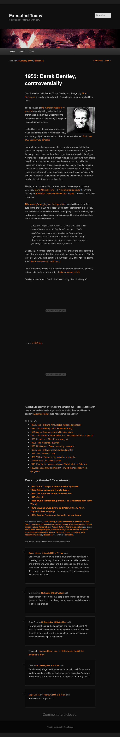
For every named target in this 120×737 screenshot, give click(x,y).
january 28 (53, 532)
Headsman (39, 60)
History (89, 524)
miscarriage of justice (69, 272)
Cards (31, 51)
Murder (28, 527)
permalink (69, 534)
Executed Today (25, 15)
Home (12, 51)
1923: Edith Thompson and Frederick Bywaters (54, 486)
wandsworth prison (33, 534)
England (65, 524)
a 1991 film (37, 342)
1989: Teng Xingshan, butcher (44, 442)
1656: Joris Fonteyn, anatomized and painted (51, 449)
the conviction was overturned (45, 261)
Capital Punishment (64, 521)
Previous (98, 60)
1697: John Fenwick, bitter (42, 453)
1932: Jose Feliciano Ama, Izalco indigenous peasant (55, 424)
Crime (27, 524)
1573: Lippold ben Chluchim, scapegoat (49, 439)
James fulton (34, 553)
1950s (27, 529)
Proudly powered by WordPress (60, 727)
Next (108, 60)
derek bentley (73, 529)
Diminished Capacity (52, 524)
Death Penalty (37, 524)
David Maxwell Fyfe (44, 189)
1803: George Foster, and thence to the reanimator (56, 515)
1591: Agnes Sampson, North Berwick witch (51, 431)
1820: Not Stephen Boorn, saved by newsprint (52, 446)
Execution (73, 524)
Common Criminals (81, 521)
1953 (33, 529)
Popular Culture (58, 527)
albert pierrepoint (43, 529)
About (21, 51)
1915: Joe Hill (37, 497)
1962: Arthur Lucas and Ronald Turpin (49, 489)
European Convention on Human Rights (55, 193)
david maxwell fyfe (59, 529)
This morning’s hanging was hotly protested (45, 204)
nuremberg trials (78, 532)
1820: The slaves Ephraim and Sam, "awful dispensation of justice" (62, 435)
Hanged (81, 524)
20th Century (49, 521)
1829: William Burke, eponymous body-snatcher (53, 456)
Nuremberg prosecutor (69, 189)
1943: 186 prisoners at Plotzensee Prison (51, 493)
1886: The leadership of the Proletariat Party (51, 428)
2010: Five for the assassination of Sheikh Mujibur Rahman (58, 464)
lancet (61, 532)
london (67, 532)
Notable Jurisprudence (41, 527)
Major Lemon (34, 694)
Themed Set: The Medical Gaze (45, 460)
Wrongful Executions (74, 527)
